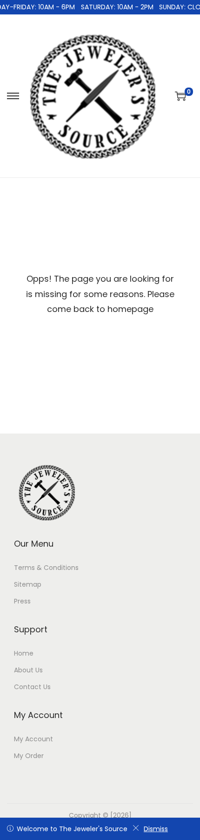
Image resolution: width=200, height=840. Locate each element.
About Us (28, 670)
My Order (29, 755)
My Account (33, 739)
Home (23, 653)
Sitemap (27, 584)
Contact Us (32, 686)
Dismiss (156, 828)
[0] (180, 96)
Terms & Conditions (46, 567)
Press (22, 601)
